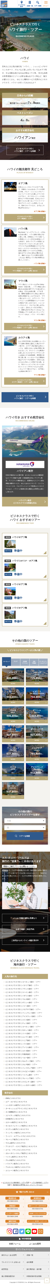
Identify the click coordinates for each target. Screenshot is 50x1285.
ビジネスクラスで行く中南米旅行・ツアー (21, 1054)
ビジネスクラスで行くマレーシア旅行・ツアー (23, 1078)
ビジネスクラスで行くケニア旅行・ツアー (21, 1040)
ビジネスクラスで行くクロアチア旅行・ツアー (23, 1009)
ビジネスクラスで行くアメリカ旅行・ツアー (22, 1047)
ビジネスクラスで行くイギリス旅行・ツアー (22, 996)
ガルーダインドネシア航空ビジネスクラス (21, 1153)
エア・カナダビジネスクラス (16, 1102)
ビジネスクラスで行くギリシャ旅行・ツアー (22, 1002)
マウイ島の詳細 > (40, 320)
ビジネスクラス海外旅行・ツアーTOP (16, 1182)
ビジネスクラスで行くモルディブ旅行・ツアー (23, 1061)
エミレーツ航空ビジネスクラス (17, 1170)
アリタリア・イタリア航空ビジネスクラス (21, 1146)
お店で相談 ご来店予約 (25, 929)
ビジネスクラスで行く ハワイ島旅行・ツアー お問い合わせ (25, 327)
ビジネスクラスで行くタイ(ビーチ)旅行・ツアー (24, 1071)
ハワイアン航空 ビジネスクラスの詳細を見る (25, 501)
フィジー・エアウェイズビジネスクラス (21, 1136)
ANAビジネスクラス (13, 1098)
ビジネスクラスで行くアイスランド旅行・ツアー (24, 1016)
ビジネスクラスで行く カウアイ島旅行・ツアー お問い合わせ (25, 381)
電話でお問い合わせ (26, 1192)
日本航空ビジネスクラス (15, 1119)
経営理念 (5, 1269)
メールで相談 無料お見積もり (25, 918)
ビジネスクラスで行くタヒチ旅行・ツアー (21, 1064)
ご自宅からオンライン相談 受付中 (25, 940)
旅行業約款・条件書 (34, 1269)
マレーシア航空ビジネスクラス (17, 1139)
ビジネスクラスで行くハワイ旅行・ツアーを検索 (25, 150)
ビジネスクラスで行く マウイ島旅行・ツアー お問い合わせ (25, 270)
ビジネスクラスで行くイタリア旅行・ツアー (22, 985)
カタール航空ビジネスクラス (16, 1122)
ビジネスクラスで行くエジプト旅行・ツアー (22, 1037)
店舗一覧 (30, 1255)
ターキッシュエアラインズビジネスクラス (21, 1108)
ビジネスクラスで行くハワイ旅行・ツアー (21, 1044)
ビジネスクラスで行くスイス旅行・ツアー (21, 1020)
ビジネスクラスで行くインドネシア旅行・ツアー (24, 1068)
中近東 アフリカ (24, 662)
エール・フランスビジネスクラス (18, 1150)
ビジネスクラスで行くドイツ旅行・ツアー (21, 1006)
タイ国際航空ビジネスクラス (16, 1112)
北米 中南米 (34, 662)
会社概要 (30, 1262)
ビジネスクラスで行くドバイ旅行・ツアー (21, 1033)
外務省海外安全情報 (34, 1276)
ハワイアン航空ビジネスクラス (17, 1164)
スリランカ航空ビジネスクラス (17, 1129)
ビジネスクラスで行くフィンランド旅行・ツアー (24, 1013)
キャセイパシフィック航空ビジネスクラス (21, 1126)
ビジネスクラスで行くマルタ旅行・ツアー (21, 999)
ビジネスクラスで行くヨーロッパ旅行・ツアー (23, 982)
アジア (16, 661)
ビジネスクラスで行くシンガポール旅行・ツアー (24, 1085)
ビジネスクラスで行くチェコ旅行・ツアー (21, 1023)
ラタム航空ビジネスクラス (16, 1143)
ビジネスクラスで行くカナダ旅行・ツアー (21, 1051)
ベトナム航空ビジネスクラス (16, 1157)
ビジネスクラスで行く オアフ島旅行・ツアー (25, 218)
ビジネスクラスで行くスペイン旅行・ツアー (22, 992)
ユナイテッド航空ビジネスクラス (18, 1115)
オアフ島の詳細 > (40, 211)
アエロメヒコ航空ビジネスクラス (18, 1167)
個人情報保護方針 (8, 1276)
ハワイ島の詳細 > (40, 263)
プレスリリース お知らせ (11, 1262)
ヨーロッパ (6, 661)
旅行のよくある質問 (9, 1255)
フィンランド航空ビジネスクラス (18, 1133)
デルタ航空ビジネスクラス (16, 1160)
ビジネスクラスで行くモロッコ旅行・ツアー (22, 1030)
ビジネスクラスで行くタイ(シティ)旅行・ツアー (24, 1082)
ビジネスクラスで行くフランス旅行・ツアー (22, 989)
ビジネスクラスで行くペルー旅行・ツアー (21, 1058)
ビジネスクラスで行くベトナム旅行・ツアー (22, 1075)
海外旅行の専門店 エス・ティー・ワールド (28, 1185)
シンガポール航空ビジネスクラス (18, 1105)
